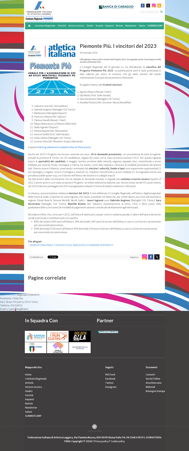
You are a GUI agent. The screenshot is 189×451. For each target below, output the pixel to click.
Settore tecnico (76, 25)
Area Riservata (153, 382)
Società (99, 25)
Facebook (110, 378)
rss (159, 5)
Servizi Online (153, 378)
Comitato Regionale (45, 25)
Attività (62, 25)
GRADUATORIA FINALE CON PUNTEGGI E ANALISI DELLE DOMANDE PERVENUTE (71, 245)
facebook (143, 5)
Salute (142, 25)
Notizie (119, 25)
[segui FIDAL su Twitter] (156, 257)
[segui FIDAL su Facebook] (150, 257)
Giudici (90, 25)
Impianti (109, 25)
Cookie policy (118, 441)
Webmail (150, 387)
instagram (154, 5)
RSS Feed (110, 374)
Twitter (109, 382)
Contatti (150, 374)
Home (28, 374)
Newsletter (131, 25)
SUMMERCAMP (155, 25)
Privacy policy (101, 441)
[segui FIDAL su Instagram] (144, 257)
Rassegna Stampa (155, 391)
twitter (148, 5)
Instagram (110, 387)
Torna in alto (94, 431)
